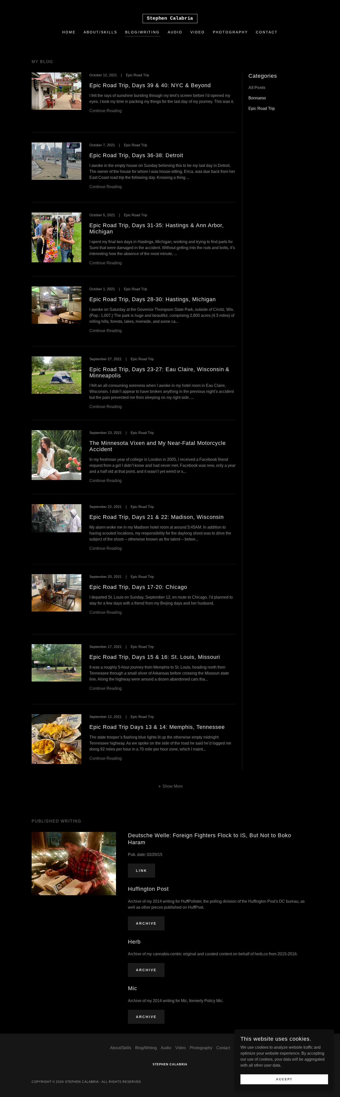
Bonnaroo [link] (257, 98)
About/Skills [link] (100, 32)
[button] (170, 786)
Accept (284, 1079)
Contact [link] (267, 32)
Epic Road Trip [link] (261, 108)
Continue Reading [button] (105, 111)
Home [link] (69, 32)
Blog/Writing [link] (142, 32)
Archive (146, 923)
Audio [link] (175, 32)
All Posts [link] (256, 87)
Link (141, 871)
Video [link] (197, 32)
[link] (170, 18)
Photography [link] (230, 32)
